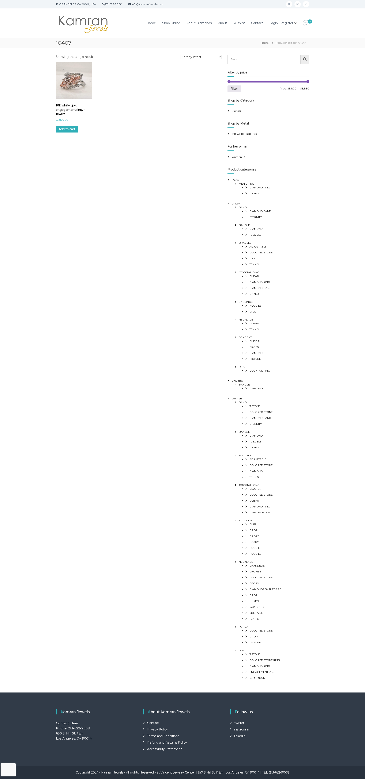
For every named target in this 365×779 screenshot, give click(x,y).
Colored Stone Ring (264, 660)
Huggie (254, 547)
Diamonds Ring (260, 287)
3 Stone (254, 406)
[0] (306, 23)
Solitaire (256, 612)
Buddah (255, 341)
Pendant (245, 337)
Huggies (255, 305)
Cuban (254, 276)
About (222, 23)
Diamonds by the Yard (265, 589)
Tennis (254, 264)
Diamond (256, 228)
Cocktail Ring (249, 272)
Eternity (255, 217)
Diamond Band (260, 211)
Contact (257, 23)
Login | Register (281, 23)
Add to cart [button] (67, 129)
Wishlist (239, 23)
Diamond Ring (259, 187)
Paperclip (256, 607)
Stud (252, 311)
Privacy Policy (157, 729)
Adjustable (258, 246)
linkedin (239, 736)
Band (243, 207)
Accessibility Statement (164, 749)
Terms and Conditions (163, 736)
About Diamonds (199, 23)
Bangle (244, 225)
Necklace (246, 319)
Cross (254, 347)
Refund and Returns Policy (167, 742)
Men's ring (246, 183)
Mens (235, 179)
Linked (254, 193)
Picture (255, 358)
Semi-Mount (258, 677)
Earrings (245, 301)
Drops (254, 536)
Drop (253, 530)
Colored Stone (261, 252)
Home (151, 23)
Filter (234, 89)
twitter (239, 723)
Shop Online (171, 23)
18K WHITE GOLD (243, 133)
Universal (237, 380)
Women (237, 156)
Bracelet (246, 242)
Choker (255, 571)
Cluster (255, 488)
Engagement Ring (262, 672)
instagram (241, 729)
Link (252, 258)
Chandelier (258, 565)
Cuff (252, 524)
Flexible (255, 234)
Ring (235, 110)
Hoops (254, 542)
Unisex (236, 203)
